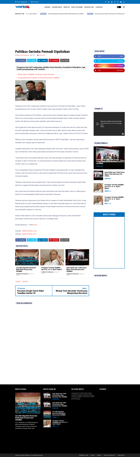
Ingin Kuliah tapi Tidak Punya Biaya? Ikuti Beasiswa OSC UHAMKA (99, 13)
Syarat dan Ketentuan (109, 455)
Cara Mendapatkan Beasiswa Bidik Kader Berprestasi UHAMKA (52, 13)
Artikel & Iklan (34, 2)
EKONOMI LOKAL (89, 7)
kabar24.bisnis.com (29, 231)
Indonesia (42, 55)
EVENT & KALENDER (77, 7)
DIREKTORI (67, 7)
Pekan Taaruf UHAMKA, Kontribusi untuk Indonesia (36, 74)
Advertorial (75, 393)
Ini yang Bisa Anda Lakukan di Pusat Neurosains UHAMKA (39, 78)
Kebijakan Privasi (83, 455)
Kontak (92, 455)
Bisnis (85, 393)
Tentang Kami (121, 455)
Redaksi (99, 455)
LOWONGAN (99, 7)
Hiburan (74, 396)
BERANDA (47, 7)
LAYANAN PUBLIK (57, 7)
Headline (29, 13)
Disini (35, 225)
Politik (74, 398)
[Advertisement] (70, 30)
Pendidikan (86, 396)
